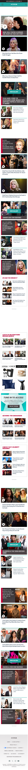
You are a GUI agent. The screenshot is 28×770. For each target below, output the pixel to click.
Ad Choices (13, 754)
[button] (2, 4)
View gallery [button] (14, 92)
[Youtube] (18, 761)
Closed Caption (15, 742)
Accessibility (21, 754)
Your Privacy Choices (11, 748)
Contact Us (6, 754)
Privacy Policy (13, 745)
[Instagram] (15, 761)
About (8, 742)
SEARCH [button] (26, 4)
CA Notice (20, 748)
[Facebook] (9, 761)
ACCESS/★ (14, 4)
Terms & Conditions (8, 751)
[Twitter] (12, 761)
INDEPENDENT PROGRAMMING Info (14, 756)
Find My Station (18, 751)
